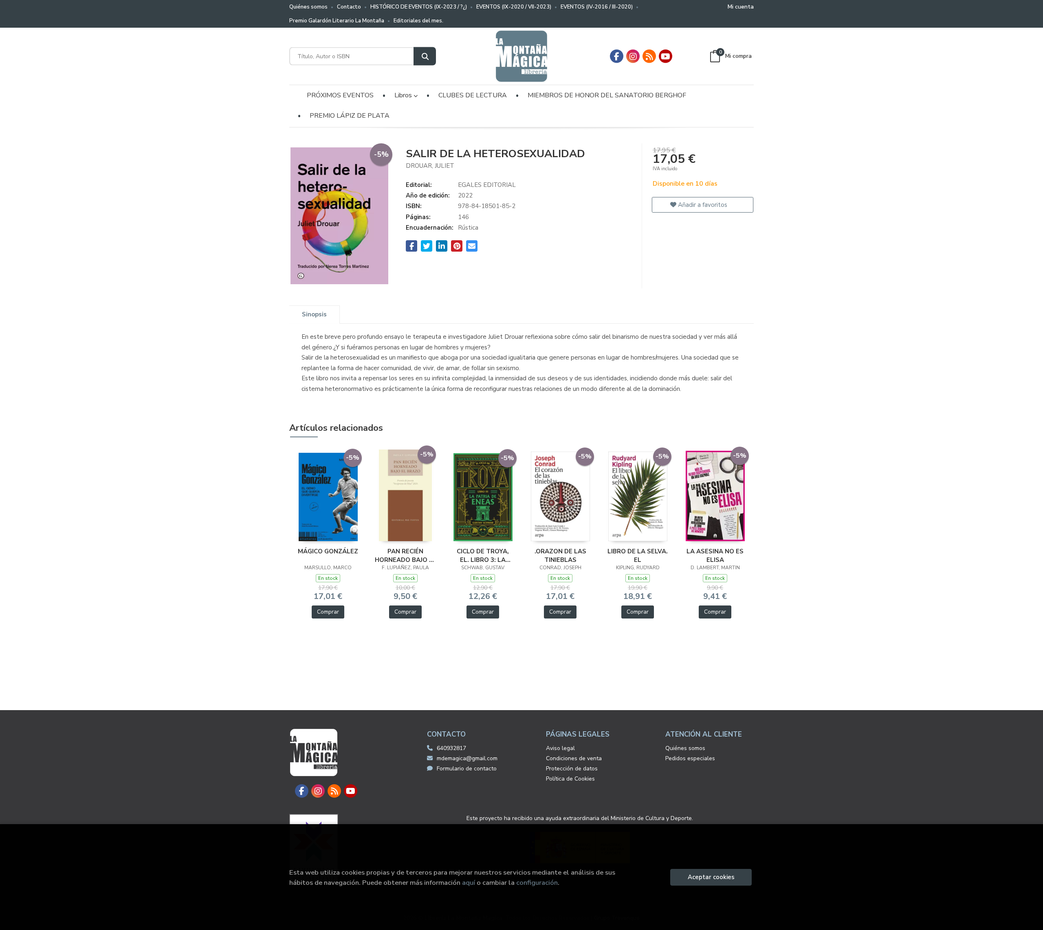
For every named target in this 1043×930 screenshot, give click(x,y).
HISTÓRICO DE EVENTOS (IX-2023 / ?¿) (418, 7)
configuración (537, 882)
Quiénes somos (308, 7)
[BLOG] (649, 56)
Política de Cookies (570, 779)
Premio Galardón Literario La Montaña (336, 20)
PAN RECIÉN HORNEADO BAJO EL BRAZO (405, 555)
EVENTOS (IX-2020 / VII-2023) (513, 7)
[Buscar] (425, 56)
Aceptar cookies (711, 877)
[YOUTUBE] (665, 56)
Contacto (349, 7)
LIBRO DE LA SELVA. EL (637, 555)
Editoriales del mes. (418, 20)
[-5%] (328, 496)
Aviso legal (560, 748)
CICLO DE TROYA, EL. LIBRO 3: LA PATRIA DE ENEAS (483, 555)
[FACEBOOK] (616, 56)
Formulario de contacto (467, 768)
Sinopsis (314, 314)
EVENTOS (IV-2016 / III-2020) (597, 7)
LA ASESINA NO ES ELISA (715, 555)
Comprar (328, 612)
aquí (468, 882)
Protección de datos (572, 768)
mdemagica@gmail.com (467, 758)
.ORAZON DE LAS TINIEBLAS (560, 555)
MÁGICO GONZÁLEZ (328, 551)
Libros (404, 95)
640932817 (451, 748)
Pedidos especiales (690, 758)
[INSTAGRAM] (633, 56)
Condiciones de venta (574, 758)
